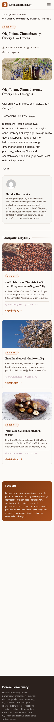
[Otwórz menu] (49, 5)
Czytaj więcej (12, 310)
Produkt (9, 27)
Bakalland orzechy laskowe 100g (24, 358)
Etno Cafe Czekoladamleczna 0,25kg (23, 433)
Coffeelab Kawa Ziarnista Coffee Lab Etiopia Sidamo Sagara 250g (25, 284)
